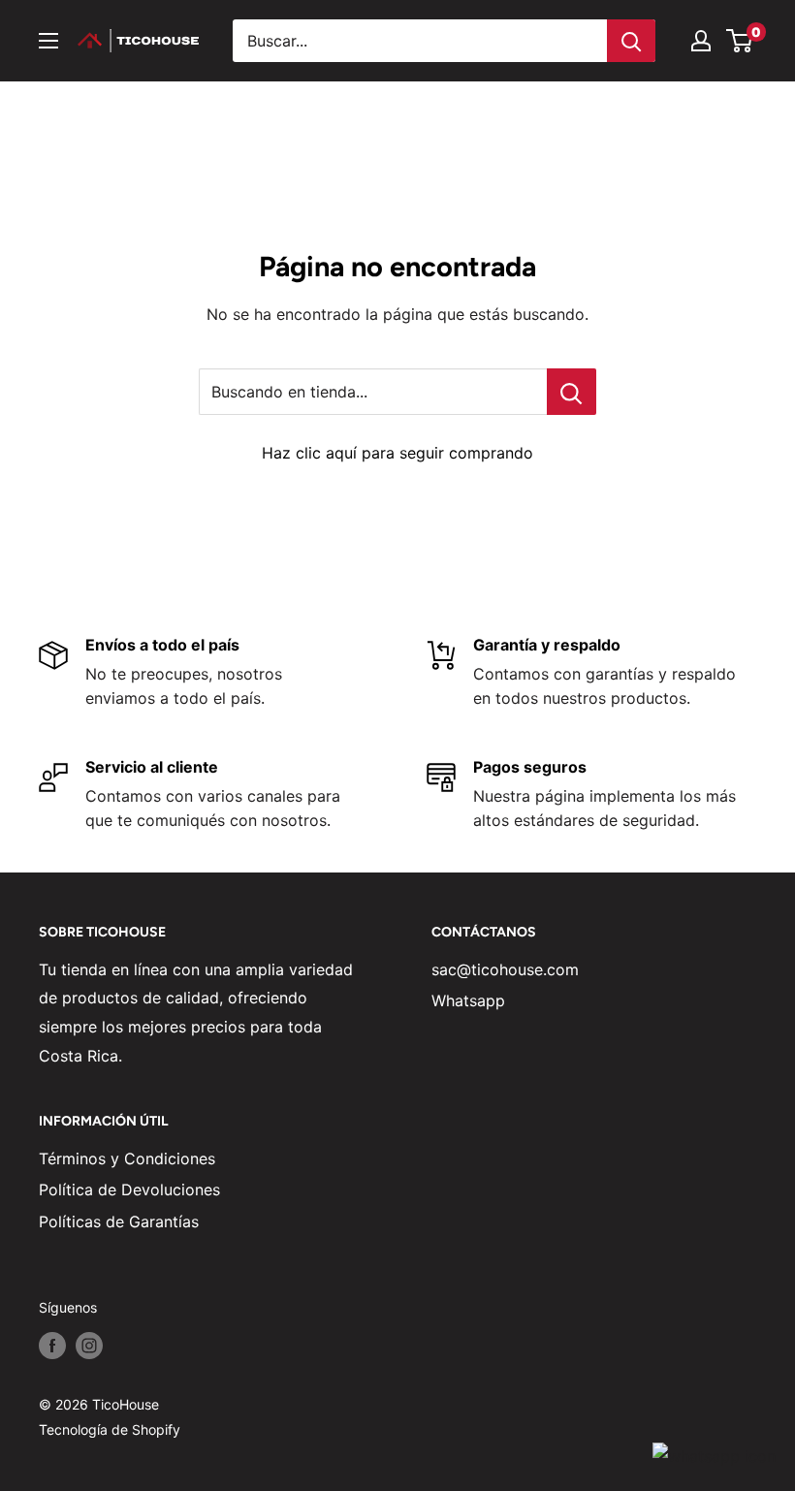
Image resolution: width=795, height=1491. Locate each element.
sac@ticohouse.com (505, 969)
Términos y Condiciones (127, 1158)
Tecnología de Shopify (109, 1429)
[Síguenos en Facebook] (52, 1344)
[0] (740, 40)
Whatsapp (468, 1000)
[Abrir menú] (48, 40)
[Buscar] (631, 40)
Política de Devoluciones (129, 1189)
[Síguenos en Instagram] (89, 1344)
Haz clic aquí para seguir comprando (397, 452)
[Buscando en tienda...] (571, 391)
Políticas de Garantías (119, 1221)
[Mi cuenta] (701, 40)
